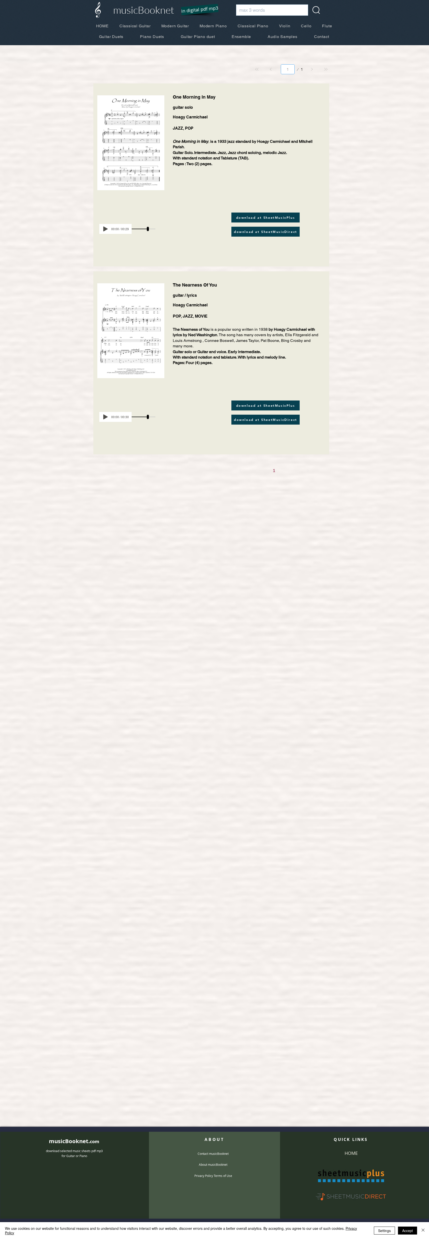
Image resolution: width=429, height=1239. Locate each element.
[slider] (148, 229)
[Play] (105, 228)
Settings (384, 1230)
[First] (257, 69)
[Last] (326, 69)
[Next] (312, 69)
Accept (407, 1230)
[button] (196, 9)
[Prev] (271, 69)
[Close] (423, 1230)
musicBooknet (143, 10)
